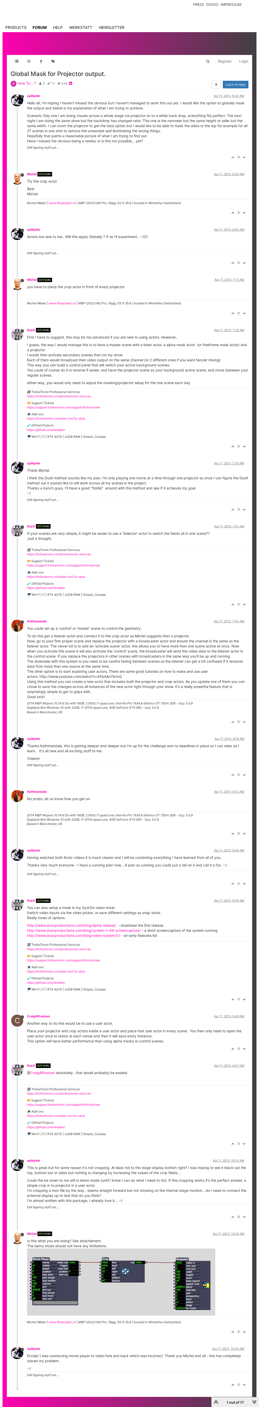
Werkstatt (80, 27)
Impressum (231, 4)
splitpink (33, 96)
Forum (40, 27)
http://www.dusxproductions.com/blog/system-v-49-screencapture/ (84, 930)
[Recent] (29, 61)
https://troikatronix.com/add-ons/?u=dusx (56, 418)
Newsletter (111, 27)
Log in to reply (236, 84)
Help (58, 27)
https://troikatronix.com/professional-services (59, 396)
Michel (32, 174)
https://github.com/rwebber (46, 430)
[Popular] (41, 61)
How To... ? (27, 83)
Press (198, 4)
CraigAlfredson (38, 1016)
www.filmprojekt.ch (62, 203)
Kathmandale (37, 621)
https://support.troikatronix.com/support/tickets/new (63, 407)
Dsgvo (212, 4)
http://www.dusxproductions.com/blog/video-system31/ (73, 935)
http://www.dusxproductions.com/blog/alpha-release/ (71, 925)
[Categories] (17, 61)
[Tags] (53, 61)
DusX (31, 330)
